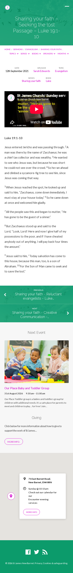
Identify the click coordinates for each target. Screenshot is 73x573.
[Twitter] (36, 552)
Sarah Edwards (41, 71)
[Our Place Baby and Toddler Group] (36, 380)
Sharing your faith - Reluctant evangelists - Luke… (38, 296)
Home (7, 49)
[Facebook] (28, 552)
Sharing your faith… (52, 49)
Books (35, 53)
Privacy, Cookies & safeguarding (51, 563)
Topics (13, 53)
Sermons (18, 49)
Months (62, 53)
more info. (13, 441)
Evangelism (31, 49)
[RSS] (44, 552)
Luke (48, 80)
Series (24, 53)
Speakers (48, 53)
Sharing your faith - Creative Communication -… (34, 314)
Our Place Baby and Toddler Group (26, 388)
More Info (31, 512)
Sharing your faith (31, 80)
